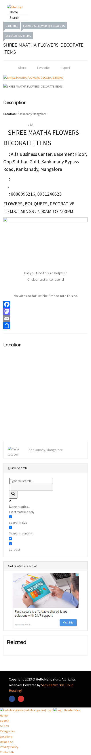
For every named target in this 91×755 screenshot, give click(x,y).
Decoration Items (18, 36)
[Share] (45, 325)
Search (14, 17)
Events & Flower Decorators (44, 26)
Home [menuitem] (4, 715)
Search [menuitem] (4, 721)
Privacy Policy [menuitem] (9, 747)
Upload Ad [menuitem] (6, 742)
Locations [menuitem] (6, 736)
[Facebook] (45, 304)
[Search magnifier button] (13, 495)
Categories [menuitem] (7, 731)
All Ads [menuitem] (4, 726)
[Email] (45, 318)
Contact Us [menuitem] (7, 752)
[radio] (27, 287)
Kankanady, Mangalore (45, 450)
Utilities (12, 26)
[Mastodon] (45, 311)
